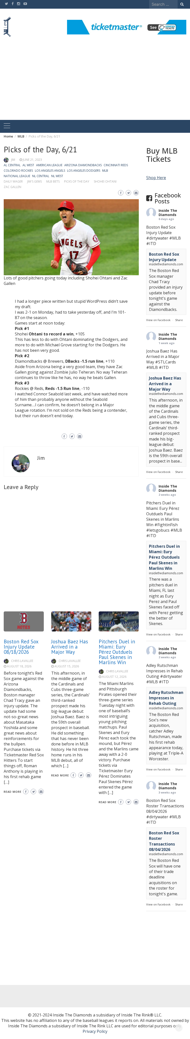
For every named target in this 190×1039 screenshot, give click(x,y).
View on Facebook (158, 320)
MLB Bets (53, 181)
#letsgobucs (157, 530)
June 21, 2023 (32, 160)
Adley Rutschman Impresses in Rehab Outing (166, 698)
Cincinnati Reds (116, 165)
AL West (28, 165)
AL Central (12, 165)
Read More (13, 791)
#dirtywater (157, 238)
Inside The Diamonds (168, 212)
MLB (105, 170)
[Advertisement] (95, 82)
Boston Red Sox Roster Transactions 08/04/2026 (164, 841)
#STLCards (165, 362)
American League (49, 165)
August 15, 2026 (66, 666)
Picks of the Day (76, 181)
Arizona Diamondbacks (83, 165)
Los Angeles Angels (50, 170)
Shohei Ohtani (105, 181)
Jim (13, 160)
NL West (57, 176)
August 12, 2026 (114, 677)
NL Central (40, 176)
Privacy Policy (95, 1031)
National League (17, 176)
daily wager (13, 181)
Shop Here (156, 177)
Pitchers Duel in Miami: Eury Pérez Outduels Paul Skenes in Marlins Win (117, 652)
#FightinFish (166, 524)
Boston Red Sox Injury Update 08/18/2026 (21, 646)
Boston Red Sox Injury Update (164, 256)
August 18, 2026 (19, 666)
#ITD (151, 243)
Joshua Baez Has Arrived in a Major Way (69, 646)
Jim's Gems (34, 181)
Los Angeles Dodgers (83, 170)
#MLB (175, 238)
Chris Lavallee (22, 661)
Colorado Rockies (18, 170)
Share (179, 320)
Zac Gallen (12, 187)
